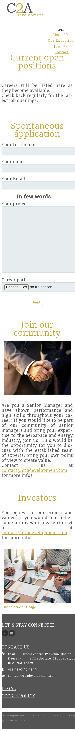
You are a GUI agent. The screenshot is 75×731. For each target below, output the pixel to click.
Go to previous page (20, 607)
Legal (9, 688)
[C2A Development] (25, 9)
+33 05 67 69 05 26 (22, 669)
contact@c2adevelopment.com (34, 470)
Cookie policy (18, 695)
